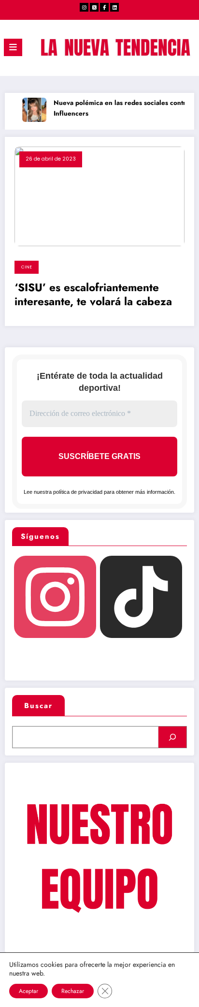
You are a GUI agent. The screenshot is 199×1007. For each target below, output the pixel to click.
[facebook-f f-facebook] (104, 7)
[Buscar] (172, 737)
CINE (26, 267)
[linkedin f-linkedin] (114, 7)
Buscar (38, 705)
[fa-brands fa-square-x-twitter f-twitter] (94, 7)
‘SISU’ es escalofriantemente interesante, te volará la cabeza (93, 295)
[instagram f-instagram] (84, 7)
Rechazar (72, 991)
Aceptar (28, 991)
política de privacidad (77, 492)
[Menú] (13, 47)
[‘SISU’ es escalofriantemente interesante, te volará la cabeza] (99, 196)
